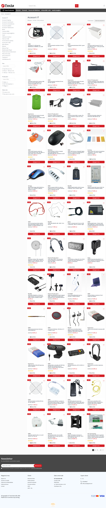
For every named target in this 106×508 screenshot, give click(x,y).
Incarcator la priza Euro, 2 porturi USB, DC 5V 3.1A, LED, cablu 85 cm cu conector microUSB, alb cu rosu (36, 82)
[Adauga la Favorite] (44, 25)
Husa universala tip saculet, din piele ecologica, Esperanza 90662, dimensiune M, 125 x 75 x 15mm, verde (36, 116)
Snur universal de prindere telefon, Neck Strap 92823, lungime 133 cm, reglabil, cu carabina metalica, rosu (35, 224)
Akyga (5, 86)
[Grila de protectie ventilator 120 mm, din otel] (56, 32)
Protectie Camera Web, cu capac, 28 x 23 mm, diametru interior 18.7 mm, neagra (76, 116)
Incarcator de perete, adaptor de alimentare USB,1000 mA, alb (94, 116)
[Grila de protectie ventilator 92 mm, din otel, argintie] (56, 68)
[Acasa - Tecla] (8, 6)
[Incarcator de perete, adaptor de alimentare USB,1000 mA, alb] (96, 102)
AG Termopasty (8, 84)
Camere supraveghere (8, 33)
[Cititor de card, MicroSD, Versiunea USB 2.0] (96, 316)
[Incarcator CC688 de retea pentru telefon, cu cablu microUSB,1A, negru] (56, 102)
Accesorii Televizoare (8, 27)
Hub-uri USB (5, 39)
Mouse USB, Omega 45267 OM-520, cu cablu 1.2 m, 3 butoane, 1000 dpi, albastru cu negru (36, 188)
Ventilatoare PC (6, 59)
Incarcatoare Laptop (7, 40)
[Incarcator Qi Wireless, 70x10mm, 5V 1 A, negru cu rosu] (56, 316)
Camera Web (5, 31)
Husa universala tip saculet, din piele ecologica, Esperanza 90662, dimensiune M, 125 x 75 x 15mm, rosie (76, 82)
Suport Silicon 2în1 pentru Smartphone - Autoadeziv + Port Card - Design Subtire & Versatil (96, 152)
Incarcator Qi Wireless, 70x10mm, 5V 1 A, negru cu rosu (56, 330)
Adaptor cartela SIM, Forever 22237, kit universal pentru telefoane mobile (96, 188)
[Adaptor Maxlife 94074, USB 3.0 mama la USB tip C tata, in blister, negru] (76, 174)
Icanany (90, 150)
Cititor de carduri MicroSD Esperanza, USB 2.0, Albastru (36, 366)
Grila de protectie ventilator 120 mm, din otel (56, 46)
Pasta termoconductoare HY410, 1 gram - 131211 (76, 46)
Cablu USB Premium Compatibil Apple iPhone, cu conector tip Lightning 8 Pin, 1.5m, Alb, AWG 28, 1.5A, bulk (76, 152)
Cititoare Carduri (6, 37)
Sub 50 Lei (6, 69)
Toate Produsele (9, 10)
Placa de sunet (6, 53)
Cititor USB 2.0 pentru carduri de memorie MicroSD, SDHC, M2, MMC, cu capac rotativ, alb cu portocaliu (36, 152)
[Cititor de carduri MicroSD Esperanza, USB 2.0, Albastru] (36, 352)
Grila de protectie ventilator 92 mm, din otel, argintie (55, 82)
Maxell (69, 328)
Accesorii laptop (6, 20)
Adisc (5, 82)
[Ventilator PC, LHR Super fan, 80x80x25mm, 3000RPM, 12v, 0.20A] (36, 32)
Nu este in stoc (8, 94)
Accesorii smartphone (8, 24)
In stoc (5, 92)
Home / (3, 14)
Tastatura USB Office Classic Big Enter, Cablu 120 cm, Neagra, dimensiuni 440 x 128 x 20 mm (96, 82)
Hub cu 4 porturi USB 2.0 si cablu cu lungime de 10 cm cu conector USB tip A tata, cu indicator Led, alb (56, 188)
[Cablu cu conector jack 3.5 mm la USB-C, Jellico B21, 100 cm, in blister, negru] (76, 210)
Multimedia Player (7, 50)
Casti (3, 35)
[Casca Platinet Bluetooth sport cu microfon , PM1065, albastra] (76, 282)
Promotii (24, 10)
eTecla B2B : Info (46, 10)
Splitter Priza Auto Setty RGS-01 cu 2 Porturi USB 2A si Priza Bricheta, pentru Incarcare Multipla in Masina (96, 260)
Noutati (18, 10)
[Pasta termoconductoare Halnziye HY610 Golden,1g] (36, 316)
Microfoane (5, 44)
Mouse (4, 46)
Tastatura (4, 57)
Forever (90, 186)
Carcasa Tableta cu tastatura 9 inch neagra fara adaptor (95, 296)
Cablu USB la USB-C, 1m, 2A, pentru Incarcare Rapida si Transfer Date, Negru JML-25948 (55, 260)
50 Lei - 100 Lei (7, 71)
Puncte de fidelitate (34, 10)
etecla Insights (56, 10)
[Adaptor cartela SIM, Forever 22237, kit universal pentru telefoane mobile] (96, 174)
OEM (29, 44)
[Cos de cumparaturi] (104, 6)
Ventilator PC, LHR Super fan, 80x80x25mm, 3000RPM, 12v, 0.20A (35, 46)
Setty (69, 258)
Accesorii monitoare (7, 22)
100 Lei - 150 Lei (8, 72)
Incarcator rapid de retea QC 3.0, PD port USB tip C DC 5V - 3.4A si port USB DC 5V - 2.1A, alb (96, 46)
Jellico (69, 222)
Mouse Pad (5, 48)
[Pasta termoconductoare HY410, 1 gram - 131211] (76, 32)
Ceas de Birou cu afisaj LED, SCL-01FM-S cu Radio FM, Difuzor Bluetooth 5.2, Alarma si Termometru (76, 260)
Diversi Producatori (93, 80)
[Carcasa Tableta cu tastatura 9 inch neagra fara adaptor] (96, 282)
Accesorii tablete (6, 26)
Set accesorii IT (6, 55)
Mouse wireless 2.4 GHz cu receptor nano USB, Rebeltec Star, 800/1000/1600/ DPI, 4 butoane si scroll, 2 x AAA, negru (56, 152)
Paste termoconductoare (9, 52)
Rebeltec (50, 150)
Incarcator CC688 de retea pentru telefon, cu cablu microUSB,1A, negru (56, 116)
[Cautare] (76, 5)
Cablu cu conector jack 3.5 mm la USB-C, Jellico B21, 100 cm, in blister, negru (76, 224)
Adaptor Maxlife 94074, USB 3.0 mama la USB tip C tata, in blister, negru (76, 188)
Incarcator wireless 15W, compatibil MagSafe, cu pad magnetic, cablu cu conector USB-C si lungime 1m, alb (35, 260)
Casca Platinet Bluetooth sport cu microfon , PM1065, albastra (75, 296)
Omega (30, 186)
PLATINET (70, 294)
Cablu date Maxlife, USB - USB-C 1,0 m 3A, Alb (56, 224)
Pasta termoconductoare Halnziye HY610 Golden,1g (35, 330)
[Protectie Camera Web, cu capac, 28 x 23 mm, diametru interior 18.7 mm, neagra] (76, 102)
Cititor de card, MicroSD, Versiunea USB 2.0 (96, 330)
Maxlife (70, 186)
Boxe (3, 29)
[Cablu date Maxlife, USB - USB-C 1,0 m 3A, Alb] (56, 210)
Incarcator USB (6, 42)
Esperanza (70, 80)
